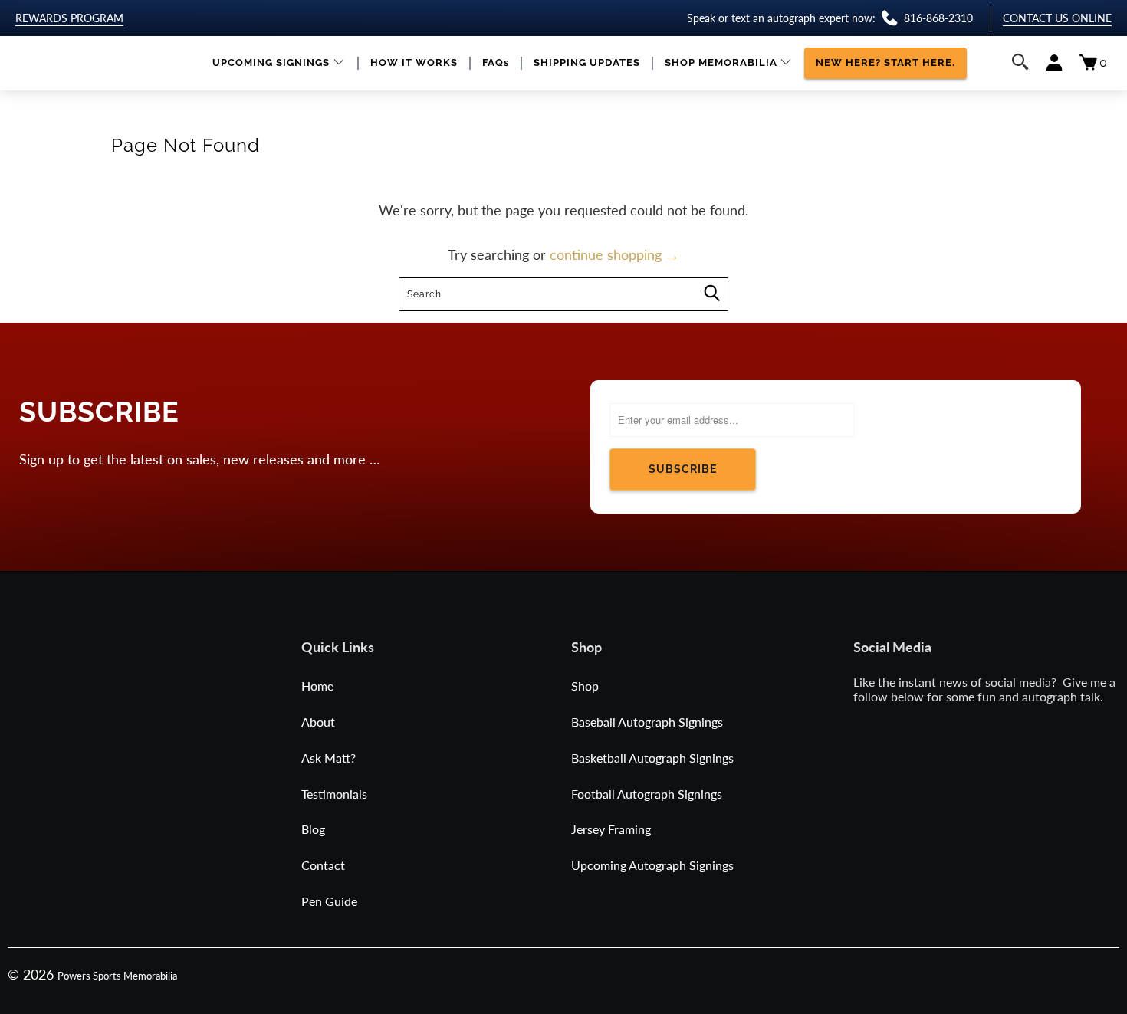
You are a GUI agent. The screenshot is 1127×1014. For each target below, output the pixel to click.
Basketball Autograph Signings (652, 757)
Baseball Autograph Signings (647, 721)
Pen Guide (329, 901)
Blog (313, 829)
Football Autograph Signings (646, 793)
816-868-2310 (938, 18)
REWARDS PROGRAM (69, 18)
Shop (585, 685)
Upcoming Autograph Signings (652, 865)
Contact (323, 865)
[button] (278, 63)
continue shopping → (614, 254)
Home (317, 685)
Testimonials (334, 793)
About (318, 721)
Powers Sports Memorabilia (117, 976)
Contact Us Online (1057, 18)
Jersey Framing (611, 829)
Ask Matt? (328, 757)
